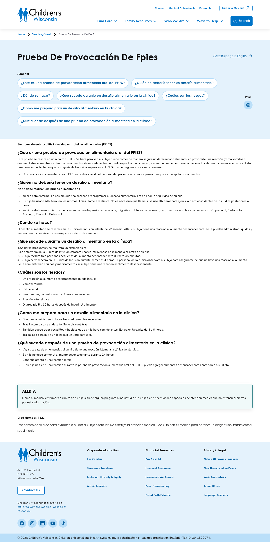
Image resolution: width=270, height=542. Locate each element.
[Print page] (248, 105)
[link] (159, 8)
